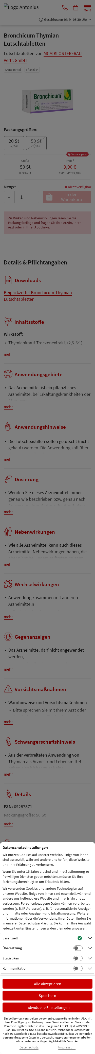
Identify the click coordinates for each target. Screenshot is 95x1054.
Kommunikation (15, 968)
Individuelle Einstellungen (48, 1007)
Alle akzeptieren (47, 983)
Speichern (47, 995)
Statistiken (11, 958)
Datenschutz (29, 1047)
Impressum (66, 1047)
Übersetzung (12, 948)
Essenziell (10, 938)
